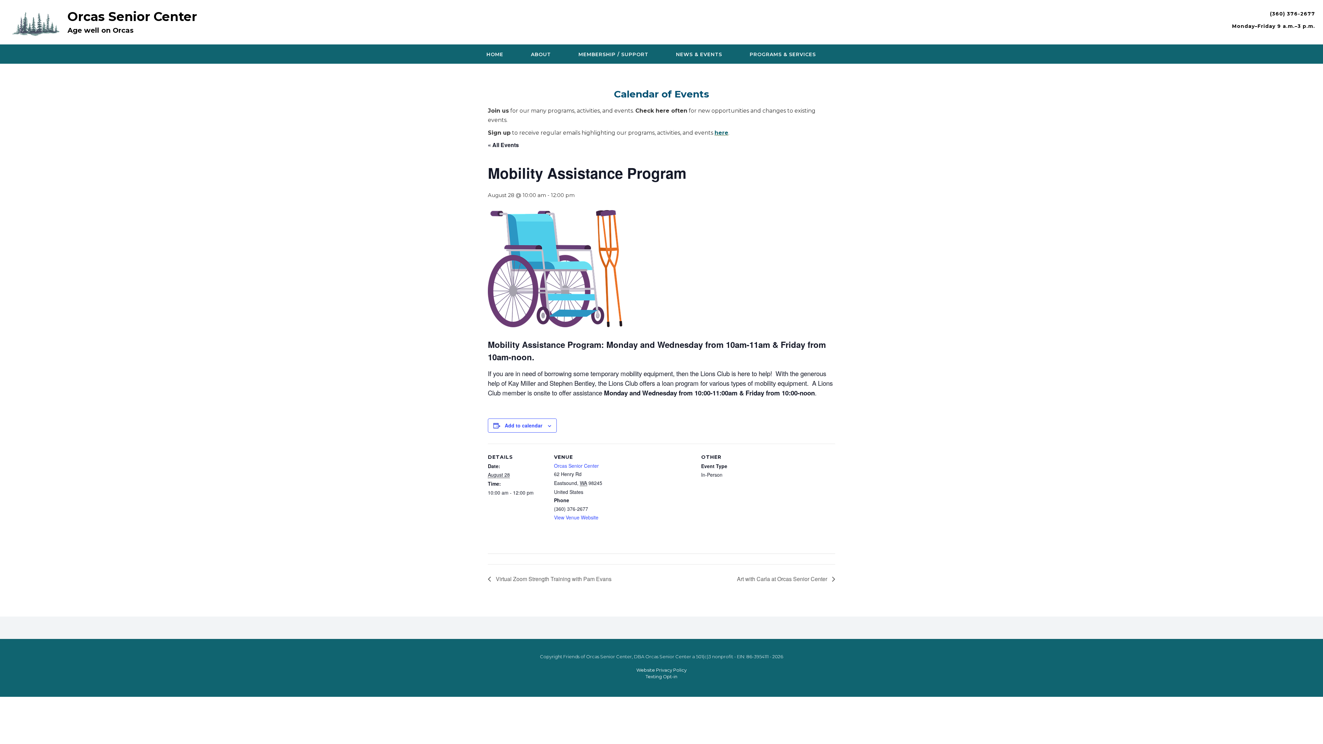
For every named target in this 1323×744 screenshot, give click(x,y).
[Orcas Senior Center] (38, 23)
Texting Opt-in (661, 676)
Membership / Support (613, 54)
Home (494, 54)
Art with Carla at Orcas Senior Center (783, 579)
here (721, 133)
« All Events (503, 145)
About (541, 54)
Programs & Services (783, 54)
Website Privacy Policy (661, 670)
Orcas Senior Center (132, 16)
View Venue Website (576, 517)
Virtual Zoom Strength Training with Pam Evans (553, 579)
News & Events (699, 54)
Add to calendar (523, 425)
